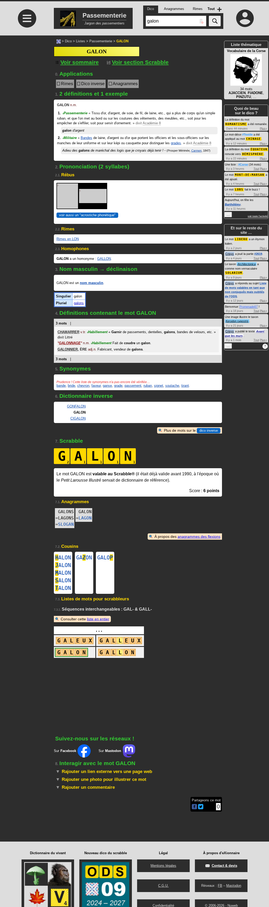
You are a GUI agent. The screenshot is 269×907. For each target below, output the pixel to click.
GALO (105, 557)
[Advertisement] (26, 164)
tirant (185, 386)
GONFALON (76, 406)
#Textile (247, 134)
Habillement (97, 332)
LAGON (85, 518)
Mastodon (233, 886)
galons (79, 303)
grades (176, 143)
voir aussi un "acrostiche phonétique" (87, 215)
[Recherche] (215, 21)
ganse (107, 386)
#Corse (243, 164)
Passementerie (100, 41)
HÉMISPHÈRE (252, 154)
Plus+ (263, 128)
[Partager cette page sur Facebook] (194, 807)
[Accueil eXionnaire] (58, 41)
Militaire (70, 138)
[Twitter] (200, 808)
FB (220, 886)
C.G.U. (163, 886)
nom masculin (91, 283)
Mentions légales (163, 866)
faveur (96, 386)
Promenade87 (248, 306)
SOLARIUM (233, 273)
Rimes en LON (67, 239)
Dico (68, 41)
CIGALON (78, 418)
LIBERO (241, 239)
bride (71, 386)
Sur (65, 751)
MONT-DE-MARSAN (249, 175)
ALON (63, 557)
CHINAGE (253, 139)
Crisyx (229, 253)
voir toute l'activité (258, 216)
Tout (256, 168)
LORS (239, 189)
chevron (83, 386)
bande (61, 386)
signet (158, 386)
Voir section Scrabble (140, 62)
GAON (84, 557)
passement (133, 386)
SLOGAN (66, 524)
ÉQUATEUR (259, 149)
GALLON (104, 259)
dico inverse (208, 430)
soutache (172, 386)
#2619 (258, 253)
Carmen (196, 150)
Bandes (86, 138)
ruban (147, 386)
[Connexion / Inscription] (245, 18)
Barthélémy (233, 204)
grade (118, 386)
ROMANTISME (235, 124)
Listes (80, 41)
